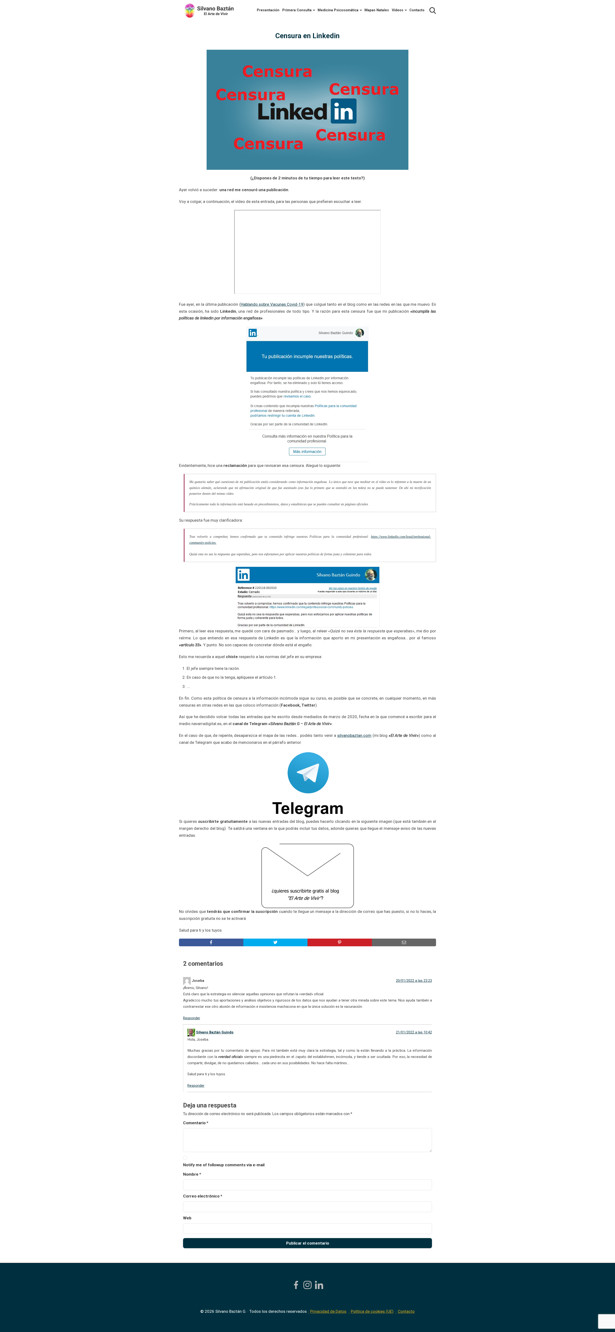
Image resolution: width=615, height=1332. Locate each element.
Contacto (416, 10)
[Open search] (432, 10)
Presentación (268, 10)
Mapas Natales (376, 10)
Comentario (195, 1122)
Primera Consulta (297, 10)
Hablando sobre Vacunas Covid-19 (272, 304)
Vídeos (397, 10)
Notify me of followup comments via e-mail (223, 1164)
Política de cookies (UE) (372, 1311)
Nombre (192, 1174)
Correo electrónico (202, 1196)
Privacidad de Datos (328, 1311)
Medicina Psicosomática (338, 10)
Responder (191, 1018)
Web (187, 1218)
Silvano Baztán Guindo (215, 1032)
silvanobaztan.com (354, 735)
